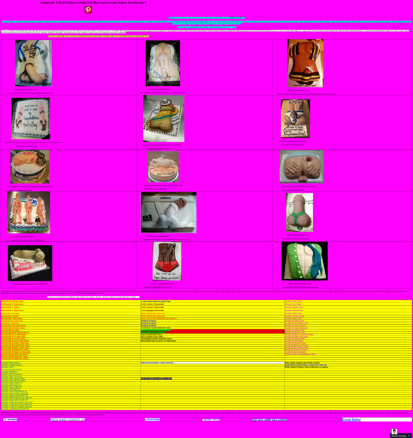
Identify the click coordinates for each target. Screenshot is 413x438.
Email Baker (351, 419)
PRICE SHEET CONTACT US (67, 419)
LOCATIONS (152, 419)
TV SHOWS (10, 419)
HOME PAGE (211, 419)
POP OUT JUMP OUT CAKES (269, 419)
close (408, 435)
